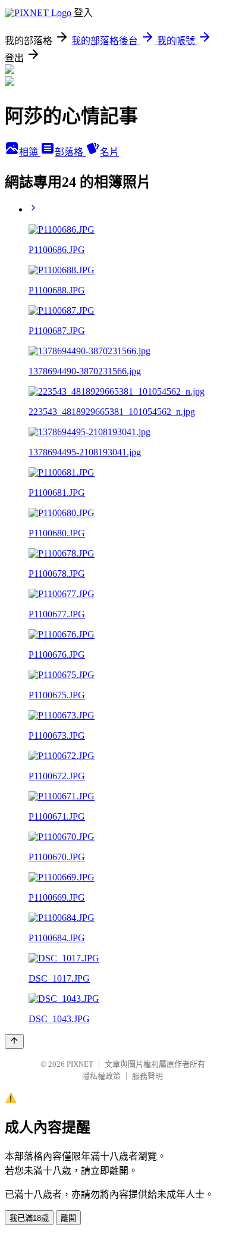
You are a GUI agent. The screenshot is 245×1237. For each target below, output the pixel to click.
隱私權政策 (101, 1076)
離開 (68, 1218)
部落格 (70, 152)
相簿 (29, 152)
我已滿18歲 (29, 1218)
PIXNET (80, 1064)
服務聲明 (147, 1076)
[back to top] (14, 1041)
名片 (109, 152)
